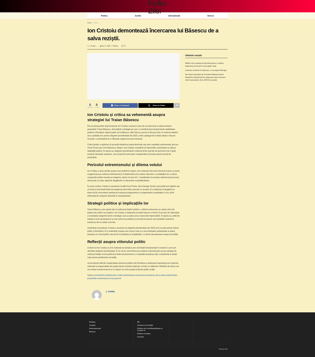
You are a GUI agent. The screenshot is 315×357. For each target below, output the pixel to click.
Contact (140, 337)
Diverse (210, 16)
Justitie (138, 16)
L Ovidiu (92, 46)
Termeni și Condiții (145, 325)
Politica (104, 16)
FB (138, 322)
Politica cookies (144, 334)
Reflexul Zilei (223, 349)
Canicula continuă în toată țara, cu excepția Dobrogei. (206, 70)
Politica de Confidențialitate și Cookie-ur (150, 329)
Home (89, 23)
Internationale (174, 16)
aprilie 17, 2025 (105, 46)
